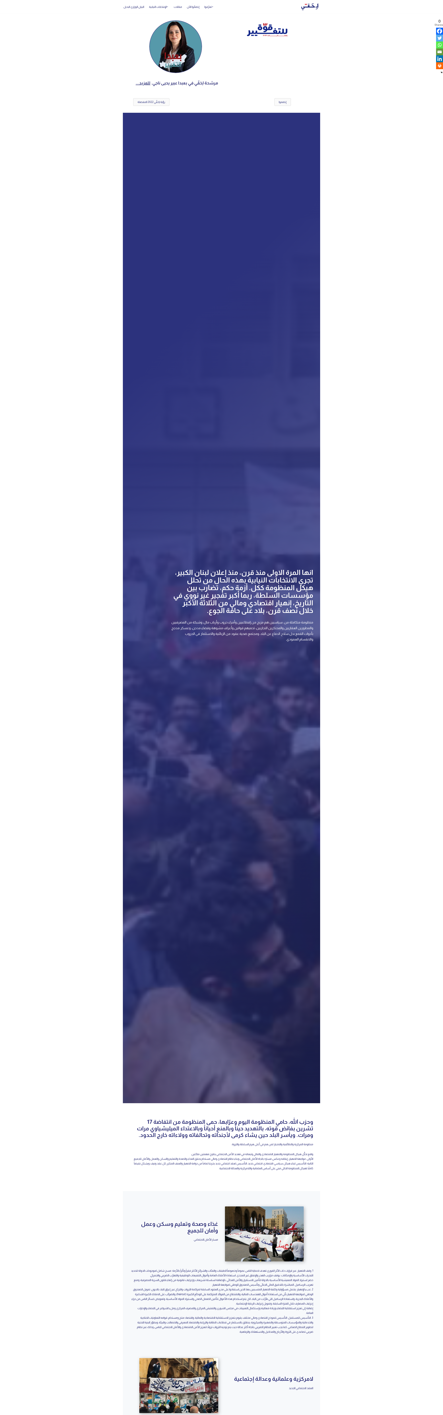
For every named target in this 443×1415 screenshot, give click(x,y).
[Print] (439, 65)
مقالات (178, 6)
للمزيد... (143, 83)
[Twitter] (439, 38)
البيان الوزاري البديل (134, 6)
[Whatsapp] (439, 45)
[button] (212, 6)
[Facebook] (439, 31)
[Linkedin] (439, 58)
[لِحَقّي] (309, 6)
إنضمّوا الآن (193, 6)
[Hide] (441, 72)
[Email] (439, 51)
